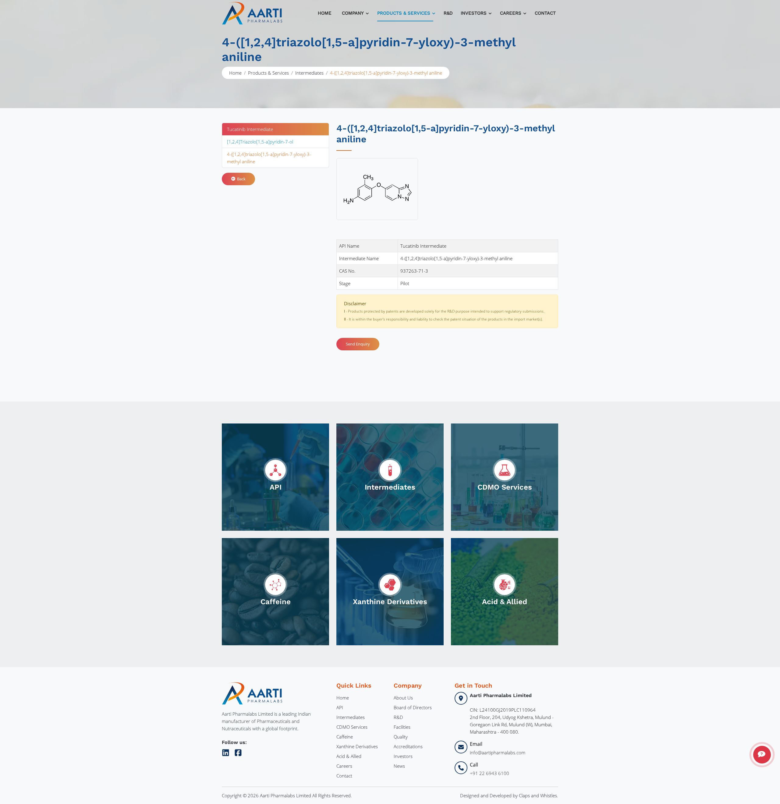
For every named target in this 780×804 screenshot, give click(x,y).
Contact (545, 13)
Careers (344, 766)
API (339, 707)
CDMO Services (351, 727)
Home (325, 13)
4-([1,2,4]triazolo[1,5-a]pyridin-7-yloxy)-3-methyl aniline (269, 158)
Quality (401, 737)
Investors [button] (474, 13)
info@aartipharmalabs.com (497, 752)
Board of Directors (413, 707)
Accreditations (408, 746)
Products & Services (403, 13)
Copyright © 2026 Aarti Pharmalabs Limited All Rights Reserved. (287, 795)
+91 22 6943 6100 (489, 773)
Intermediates (309, 73)
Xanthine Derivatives (357, 746)
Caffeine (344, 737)
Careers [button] (510, 13)
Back (240, 179)
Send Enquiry (358, 344)
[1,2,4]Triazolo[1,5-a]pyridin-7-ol (260, 142)
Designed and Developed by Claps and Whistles (508, 795)
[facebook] (238, 751)
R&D (448, 13)
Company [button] (353, 13)
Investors (403, 756)
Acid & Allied (348, 756)
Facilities (402, 727)
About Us (403, 698)
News (399, 766)
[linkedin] (227, 751)
